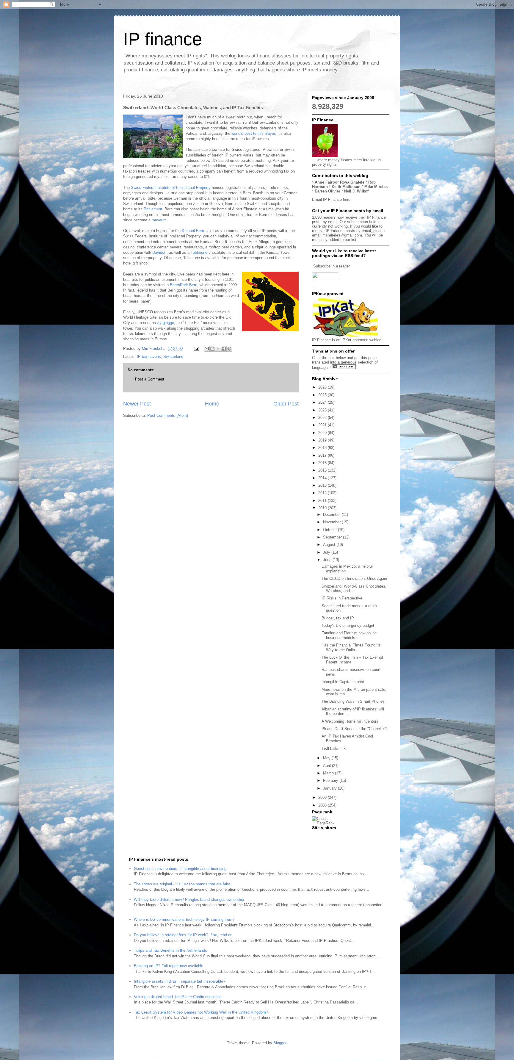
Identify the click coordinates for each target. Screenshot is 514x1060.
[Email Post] (196, 348)
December (332, 514)
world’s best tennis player (253, 133)
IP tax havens (149, 356)
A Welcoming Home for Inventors (350, 721)
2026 (323, 387)
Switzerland (173, 356)
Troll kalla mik (334, 748)
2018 (323, 447)
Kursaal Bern (193, 230)
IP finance (162, 39)
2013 (323, 485)
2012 (323, 493)
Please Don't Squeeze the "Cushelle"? (354, 729)
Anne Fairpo (326, 182)
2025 (323, 395)
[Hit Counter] (322, 835)
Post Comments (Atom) (167, 415)
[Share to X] (218, 349)
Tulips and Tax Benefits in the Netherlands (170, 950)
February (331, 780)
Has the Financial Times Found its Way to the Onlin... (351, 647)
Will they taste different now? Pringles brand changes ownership (189, 899)
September (333, 537)
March (329, 773)
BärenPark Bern (183, 285)
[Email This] (207, 349)
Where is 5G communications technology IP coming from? (184, 919)
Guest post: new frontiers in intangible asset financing (180, 868)
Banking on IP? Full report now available (168, 966)
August (329, 544)
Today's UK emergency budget (348, 625)
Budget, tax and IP (338, 618)
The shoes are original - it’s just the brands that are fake (182, 884)
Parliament (153, 209)
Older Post (286, 404)
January (330, 788)
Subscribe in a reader (331, 266)
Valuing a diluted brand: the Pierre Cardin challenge (178, 997)
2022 (323, 417)
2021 (323, 425)
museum (159, 220)
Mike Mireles (376, 186)
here (346, 199)
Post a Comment (149, 379)
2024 (323, 402)
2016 (323, 463)
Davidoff (159, 252)
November (332, 522)
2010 (323, 508)
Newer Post (137, 404)
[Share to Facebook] (224, 349)
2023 (323, 410)
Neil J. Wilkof (356, 191)
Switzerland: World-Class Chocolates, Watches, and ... (354, 588)
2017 (323, 455)
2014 (323, 478)
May (327, 758)
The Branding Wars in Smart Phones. (354, 701)
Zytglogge (165, 322)
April (327, 765)
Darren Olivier (327, 191)
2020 (323, 432)
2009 (323, 797)
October (330, 529)
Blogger (279, 1043)
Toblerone (199, 252)
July (327, 552)
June (328, 560)
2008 (323, 805)
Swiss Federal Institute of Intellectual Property (171, 187)
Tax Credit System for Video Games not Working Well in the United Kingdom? (201, 1012)
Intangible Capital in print (343, 681)
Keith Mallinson (346, 186)
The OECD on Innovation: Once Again (354, 578)
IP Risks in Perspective (342, 598)
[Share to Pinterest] (229, 349)
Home (212, 404)
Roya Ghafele (352, 182)
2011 (323, 500)
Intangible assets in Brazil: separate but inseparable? (179, 981)
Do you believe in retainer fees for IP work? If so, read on (183, 935)
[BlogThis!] (212, 349)
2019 (323, 440)
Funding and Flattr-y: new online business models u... (349, 635)
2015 (323, 470)
